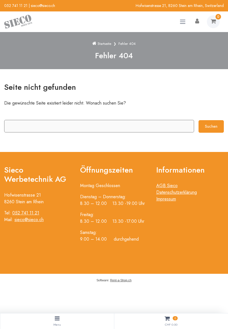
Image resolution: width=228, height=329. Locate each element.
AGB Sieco (167, 185)
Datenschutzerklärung (176, 192)
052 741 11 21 (16, 5)
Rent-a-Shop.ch (121, 280)
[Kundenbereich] (197, 21)
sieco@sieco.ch (43, 5)
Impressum (166, 199)
